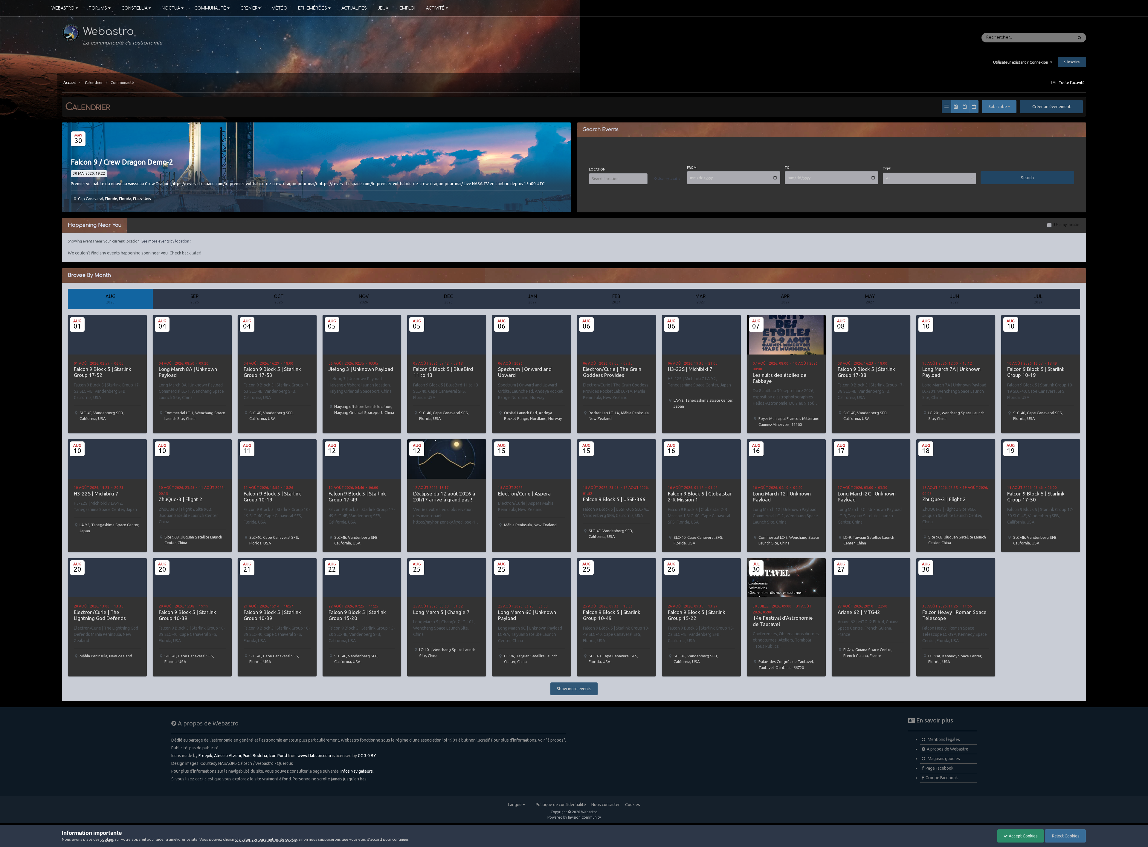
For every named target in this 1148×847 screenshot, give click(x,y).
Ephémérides (312, 8)
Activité (435, 8)
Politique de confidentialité (561, 804)
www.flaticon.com (314, 755)
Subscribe (998, 106)
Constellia (134, 8)
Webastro (62, 8)
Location (597, 169)
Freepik (205, 755)
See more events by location (165, 241)
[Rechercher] (1079, 37)
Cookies (632, 804)
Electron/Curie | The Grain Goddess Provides (612, 372)
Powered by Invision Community (574, 817)
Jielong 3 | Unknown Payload (361, 369)
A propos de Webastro (947, 749)
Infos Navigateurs (357, 771)
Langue (515, 804)
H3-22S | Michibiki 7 (690, 369)
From (692, 167)
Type (887, 169)
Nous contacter (605, 804)
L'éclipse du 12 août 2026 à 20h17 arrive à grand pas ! (444, 496)
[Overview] (946, 106)
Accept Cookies (1023, 836)
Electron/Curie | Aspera (524, 493)
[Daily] (973, 106)
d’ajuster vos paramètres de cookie (266, 839)
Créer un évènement (1051, 106)
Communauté (210, 8)
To (787, 167)
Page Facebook (939, 768)
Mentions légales (943, 739)
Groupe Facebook (942, 777)
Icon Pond (278, 755)
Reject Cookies (1065, 836)
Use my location (1068, 225)
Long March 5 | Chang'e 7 (441, 612)
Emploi (407, 8)
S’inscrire (1072, 62)
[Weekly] (965, 106)
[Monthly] (955, 106)
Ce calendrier (1052, 38)
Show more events (574, 688)
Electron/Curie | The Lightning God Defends (100, 615)
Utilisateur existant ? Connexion (1021, 62)
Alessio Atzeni (227, 755)
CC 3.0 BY (367, 755)
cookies (107, 839)
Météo (279, 8)
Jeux (383, 8)
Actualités (354, 8)
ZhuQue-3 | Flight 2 (180, 499)
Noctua (171, 8)
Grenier (248, 8)
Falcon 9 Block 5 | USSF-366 (614, 499)
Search (1027, 177)
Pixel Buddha (255, 755)
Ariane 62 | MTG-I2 (859, 612)
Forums (98, 8)
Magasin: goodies (943, 758)
